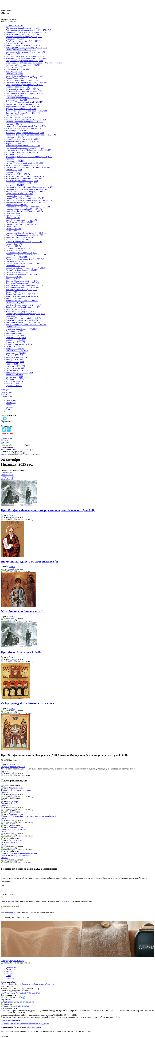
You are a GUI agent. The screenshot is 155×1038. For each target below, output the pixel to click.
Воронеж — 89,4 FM (14, 74)
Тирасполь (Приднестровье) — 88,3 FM (22, 283)
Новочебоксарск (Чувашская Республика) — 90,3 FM (28, 207)
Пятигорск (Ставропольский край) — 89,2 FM (25, 235)
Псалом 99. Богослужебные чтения (15, 855)
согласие (12, 913)
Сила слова (13, 801)
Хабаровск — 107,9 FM (15, 309)
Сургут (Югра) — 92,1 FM (17, 272)
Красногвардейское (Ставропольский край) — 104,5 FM (29, 157)
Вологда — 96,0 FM (14, 72)
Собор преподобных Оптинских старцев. (28, 703)
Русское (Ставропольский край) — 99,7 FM (24, 242)
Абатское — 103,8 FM (15, 335)
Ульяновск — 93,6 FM (15, 303)
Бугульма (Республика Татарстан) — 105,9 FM (25, 56)
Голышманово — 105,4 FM (17, 351)
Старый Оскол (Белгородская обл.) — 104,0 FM (25, 268)
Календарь (14, 449)
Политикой (64, 901)
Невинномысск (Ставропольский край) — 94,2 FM (27, 189)
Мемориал (10, 978)
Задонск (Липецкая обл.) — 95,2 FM (21, 109)
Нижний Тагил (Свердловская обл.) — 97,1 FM (25, 198)
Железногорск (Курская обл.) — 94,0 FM (22, 104)
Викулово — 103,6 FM (15, 349)
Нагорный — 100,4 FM (15, 368)
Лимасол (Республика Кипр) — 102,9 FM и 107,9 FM (28, 167)
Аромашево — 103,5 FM (16, 338)
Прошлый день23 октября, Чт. (7, 473)
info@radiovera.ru (8, 993)
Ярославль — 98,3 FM (15, 331)
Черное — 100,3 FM (14, 383)
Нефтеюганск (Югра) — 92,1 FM (19, 194)
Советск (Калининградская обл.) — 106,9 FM (24, 263)
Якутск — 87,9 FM (13, 327)
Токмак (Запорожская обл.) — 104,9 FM (22, 287)
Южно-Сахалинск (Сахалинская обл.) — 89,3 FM (26, 325)
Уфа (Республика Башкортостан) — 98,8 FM (24, 305)
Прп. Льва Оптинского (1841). (21, 652)
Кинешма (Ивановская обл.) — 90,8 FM (22, 141)
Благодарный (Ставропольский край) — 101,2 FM (26, 48)
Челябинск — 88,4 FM (15, 316)
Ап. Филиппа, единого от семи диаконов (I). (29, 561)
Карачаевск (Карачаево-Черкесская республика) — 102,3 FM (31, 135)
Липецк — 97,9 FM (14, 170)
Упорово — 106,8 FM (14, 381)
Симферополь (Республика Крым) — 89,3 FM (25, 259)
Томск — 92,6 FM (13, 292)
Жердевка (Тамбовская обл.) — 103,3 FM (23, 106)
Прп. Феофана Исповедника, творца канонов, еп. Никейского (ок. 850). (48, 510)
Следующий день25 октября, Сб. (8, 478)
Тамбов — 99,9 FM (14, 277)
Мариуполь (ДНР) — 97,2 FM (18, 174)
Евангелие (5, 449)
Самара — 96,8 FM (13, 246)
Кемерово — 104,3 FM (15, 137)
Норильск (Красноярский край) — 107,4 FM (24, 209)
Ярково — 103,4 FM (14, 386)
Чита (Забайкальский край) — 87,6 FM (22, 320)
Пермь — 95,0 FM (13, 229)
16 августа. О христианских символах (16, 790)
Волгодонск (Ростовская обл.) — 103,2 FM (23, 65)
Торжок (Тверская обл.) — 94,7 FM (20, 294)
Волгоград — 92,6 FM (15, 67)
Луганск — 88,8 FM (14, 172)
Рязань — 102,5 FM (14, 244)
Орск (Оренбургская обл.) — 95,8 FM (21, 220)
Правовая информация (10, 1020)
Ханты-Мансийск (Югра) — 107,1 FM (21, 311)
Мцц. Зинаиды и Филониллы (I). (22, 611)
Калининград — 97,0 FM (16, 130)
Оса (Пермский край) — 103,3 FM (20, 222)
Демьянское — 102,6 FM (16, 353)
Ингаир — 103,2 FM (14, 359)
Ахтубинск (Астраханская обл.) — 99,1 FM (24, 41)
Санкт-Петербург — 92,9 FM (18, 248)
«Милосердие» (38, 984)
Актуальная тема (16, 788)
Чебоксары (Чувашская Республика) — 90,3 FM (25, 314)
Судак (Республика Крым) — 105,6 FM (22, 270)
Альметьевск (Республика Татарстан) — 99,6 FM (26, 32)
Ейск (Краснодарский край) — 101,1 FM (22, 98)
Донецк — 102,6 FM (14, 96)
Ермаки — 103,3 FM (14, 355)
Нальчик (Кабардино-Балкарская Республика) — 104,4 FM (30, 187)
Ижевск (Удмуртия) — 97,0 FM (18, 117)
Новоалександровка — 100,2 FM (19, 373)
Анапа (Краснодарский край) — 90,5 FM (23, 34)
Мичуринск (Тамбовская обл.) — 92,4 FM (23, 183)
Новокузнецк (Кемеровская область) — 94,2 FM (25, 202)
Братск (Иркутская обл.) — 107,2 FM (21, 50)
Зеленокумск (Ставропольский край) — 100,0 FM (26, 111)
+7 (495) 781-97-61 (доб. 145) (28, 993)
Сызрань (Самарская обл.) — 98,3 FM (21, 274)
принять (4, 1036)
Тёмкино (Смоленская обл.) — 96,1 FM (22, 281)
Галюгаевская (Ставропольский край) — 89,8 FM (26, 82)
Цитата (12, 764)
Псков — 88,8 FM (13, 231)
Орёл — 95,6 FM (13, 218)
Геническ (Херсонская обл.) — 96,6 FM (22, 87)
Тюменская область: (14, 333)
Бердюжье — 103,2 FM (15, 342)
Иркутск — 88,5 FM (14, 124)
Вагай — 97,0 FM (13, 346)
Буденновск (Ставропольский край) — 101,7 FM (26, 58)
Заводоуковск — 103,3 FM (16, 357)
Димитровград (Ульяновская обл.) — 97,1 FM (24, 93)
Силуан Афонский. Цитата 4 (13, 767)
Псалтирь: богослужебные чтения (23, 853)
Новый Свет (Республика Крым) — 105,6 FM (24, 211)
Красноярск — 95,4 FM (15, 161)
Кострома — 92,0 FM (14, 154)
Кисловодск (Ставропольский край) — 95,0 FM (25, 148)
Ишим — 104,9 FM (14, 364)
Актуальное (32, 449)
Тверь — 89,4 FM (13, 279)
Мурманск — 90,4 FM (15, 185)
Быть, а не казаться (9, 842)
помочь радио (6, 392)
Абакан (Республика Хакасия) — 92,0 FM (23, 28)
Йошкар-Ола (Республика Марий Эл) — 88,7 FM (26, 126)
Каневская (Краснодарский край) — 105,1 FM (25, 133)
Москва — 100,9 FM (14, 26)
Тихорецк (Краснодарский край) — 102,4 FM (24, 285)
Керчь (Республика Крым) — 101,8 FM (22, 139)
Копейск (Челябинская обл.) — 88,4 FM (22, 152)
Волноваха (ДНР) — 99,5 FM (18, 69)
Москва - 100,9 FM (8, 22)
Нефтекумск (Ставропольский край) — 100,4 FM (26, 191)
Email (3, 885)
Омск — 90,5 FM (13, 213)
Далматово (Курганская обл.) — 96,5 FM (22, 89)
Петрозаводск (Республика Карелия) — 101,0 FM (26, 233)
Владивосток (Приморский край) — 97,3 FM (24, 61)
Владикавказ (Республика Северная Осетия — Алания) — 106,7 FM (34, 63)
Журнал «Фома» (7, 984)
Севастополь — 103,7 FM (16, 257)
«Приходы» (49, 984)
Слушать (4, 515)
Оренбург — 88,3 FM (14, 215)
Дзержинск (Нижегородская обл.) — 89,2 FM (24, 91)
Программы (11, 400)
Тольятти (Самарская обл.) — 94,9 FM (21, 290)
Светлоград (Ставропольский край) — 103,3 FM (26, 255)
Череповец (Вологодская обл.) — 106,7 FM (23, 318)
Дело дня (4, 390)
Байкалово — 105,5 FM (15, 340)
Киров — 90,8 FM (13, 144)
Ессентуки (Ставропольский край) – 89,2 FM (24, 102)
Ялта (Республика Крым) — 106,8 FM (21, 329)
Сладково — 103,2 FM (15, 379)
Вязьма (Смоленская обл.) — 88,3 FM (21, 78)
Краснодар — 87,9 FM (15, 159)
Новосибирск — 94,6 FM (16, 205)
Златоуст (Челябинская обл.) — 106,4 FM (23, 113)
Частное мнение (15, 840)
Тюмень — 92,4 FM (14, 298)
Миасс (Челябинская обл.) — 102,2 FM (22, 181)
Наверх (4, 961)
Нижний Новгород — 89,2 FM (18, 196)
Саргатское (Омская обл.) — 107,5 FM (21, 253)
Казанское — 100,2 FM (15, 366)
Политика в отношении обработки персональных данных (25, 1024)
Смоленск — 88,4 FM (15, 261)
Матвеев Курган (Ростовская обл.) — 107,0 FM (25, 176)
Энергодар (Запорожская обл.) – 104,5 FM (23, 322)
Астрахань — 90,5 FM (15, 39)
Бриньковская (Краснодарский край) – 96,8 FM (25, 52)
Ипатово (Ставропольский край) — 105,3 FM (24, 122)
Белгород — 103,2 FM (15, 43)
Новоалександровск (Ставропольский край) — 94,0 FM (29, 200)
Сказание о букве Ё (9, 803)
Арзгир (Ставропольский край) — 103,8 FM (24, 37)
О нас (8, 409)
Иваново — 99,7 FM (14, 115)
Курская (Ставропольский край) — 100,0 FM (24, 163)
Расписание (11, 403)
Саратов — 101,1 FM (14, 250)
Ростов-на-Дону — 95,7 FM (17, 239)
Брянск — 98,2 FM (13, 54)
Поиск (27, 445)
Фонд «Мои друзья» (23, 984)
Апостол (23, 449)
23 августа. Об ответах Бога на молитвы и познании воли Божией (28, 816)
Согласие (13, 901)
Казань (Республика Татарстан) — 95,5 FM (23, 128)
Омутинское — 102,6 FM (16, 377)
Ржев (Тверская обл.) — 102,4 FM (20, 237)
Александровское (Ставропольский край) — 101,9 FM (28, 30)
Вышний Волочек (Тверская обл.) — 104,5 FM (25, 76)
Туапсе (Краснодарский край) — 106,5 (22, 296)
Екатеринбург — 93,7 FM (16, 100)
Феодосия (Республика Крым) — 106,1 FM (23, 307)
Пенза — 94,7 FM (13, 226)
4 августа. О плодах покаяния (13, 829)
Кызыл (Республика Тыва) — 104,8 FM (22, 165)
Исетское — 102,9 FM (15, 362)
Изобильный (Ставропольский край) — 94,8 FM (26, 120)
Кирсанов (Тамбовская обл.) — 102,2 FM (23, 146)
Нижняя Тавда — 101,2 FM (17, 370)
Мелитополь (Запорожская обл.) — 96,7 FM (24, 178)
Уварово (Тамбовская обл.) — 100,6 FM (22, 301)
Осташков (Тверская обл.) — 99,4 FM (21, 224)
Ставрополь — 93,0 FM (15, 266)
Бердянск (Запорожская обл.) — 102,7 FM (23, 45)
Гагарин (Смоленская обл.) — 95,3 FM (22, 80)
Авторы (9, 405)
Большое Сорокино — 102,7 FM (19, 344)
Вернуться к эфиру (9, 19)
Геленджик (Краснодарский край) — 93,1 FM (24, 85)
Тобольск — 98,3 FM (14, 375)
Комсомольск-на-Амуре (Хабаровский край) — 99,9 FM (29, 150)
